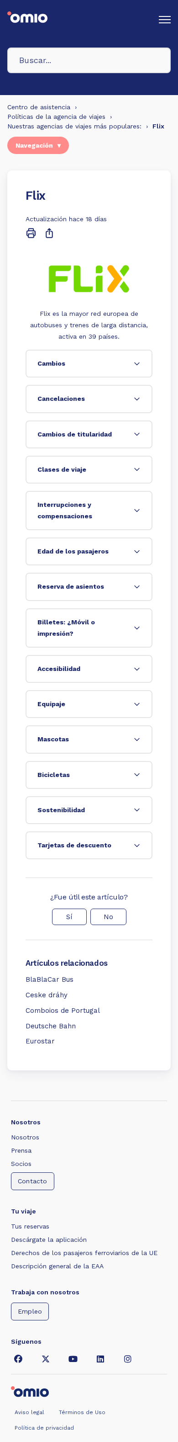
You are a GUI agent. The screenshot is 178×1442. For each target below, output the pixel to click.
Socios (21, 1163)
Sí (69, 917)
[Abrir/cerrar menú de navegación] (164, 19)
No (108, 917)
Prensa (21, 1150)
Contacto (32, 1181)
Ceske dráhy (47, 995)
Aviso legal (29, 1412)
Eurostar (40, 1041)
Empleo (30, 1311)
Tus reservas (30, 1226)
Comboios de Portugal (63, 1010)
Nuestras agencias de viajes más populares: (74, 126)
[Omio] (30, 1391)
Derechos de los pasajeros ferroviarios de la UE (84, 1252)
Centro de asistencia (38, 107)
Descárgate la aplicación (49, 1239)
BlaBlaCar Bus (49, 979)
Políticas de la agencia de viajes (56, 116)
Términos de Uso (82, 1412)
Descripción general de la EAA (57, 1266)
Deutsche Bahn (51, 1026)
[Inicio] (27, 20)
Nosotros (25, 1137)
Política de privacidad (44, 1428)
